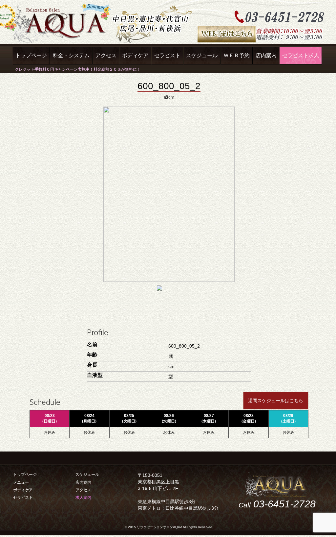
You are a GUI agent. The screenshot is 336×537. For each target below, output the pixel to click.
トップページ (31, 55)
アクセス (105, 55)
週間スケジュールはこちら (275, 400)
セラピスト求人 (300, 55)
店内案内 (266, 55)
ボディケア (135, 55)
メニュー (21, 482)
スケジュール (202, 55)
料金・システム (71, 55)
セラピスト (167, 55)
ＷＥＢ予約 (236, 55)
